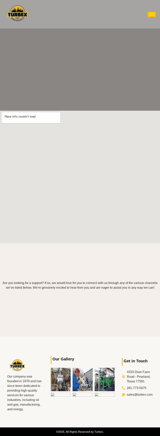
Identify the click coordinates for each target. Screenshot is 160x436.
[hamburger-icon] (151, 14)
